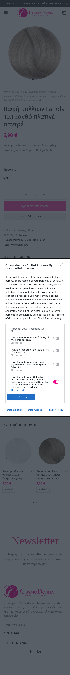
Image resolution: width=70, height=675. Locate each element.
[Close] (63, 265)
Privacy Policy (55, 409)
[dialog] (35, 338)
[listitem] (35, 329)
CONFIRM (21, 397)
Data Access (35, 409)
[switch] (56, 338)
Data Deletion (14, 409)
